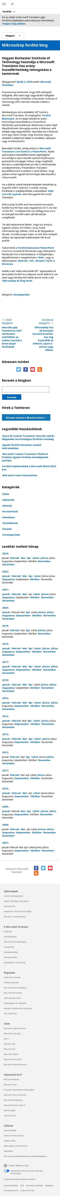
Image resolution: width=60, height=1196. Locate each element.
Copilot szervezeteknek (13, 896)
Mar (23, 557)
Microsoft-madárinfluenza (15, 1028)
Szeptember (23, 615)
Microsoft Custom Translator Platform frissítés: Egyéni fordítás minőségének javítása (25, 457)
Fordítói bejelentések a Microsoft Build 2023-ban (29, 468)
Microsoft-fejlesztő (11, 1079)
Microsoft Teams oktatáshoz (15, 987)
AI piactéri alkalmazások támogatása (19, 1089)
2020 (5, 607)
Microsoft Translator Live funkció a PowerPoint (26, 150)
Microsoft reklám (11, 1054)
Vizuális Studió (10, 1115)
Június (44, 557)
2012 (5, 752)
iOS (31, 260)
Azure (6, 1038)
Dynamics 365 (9, 1044)
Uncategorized (21, 294)
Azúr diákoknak (10, 1013)
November (44, 561)
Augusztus (8, 579)
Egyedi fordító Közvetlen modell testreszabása (21, 446)
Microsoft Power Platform (15, 1105)
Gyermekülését (10, 1130)
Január (6, 576)
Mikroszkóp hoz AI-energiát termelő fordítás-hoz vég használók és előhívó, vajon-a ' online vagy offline (42, 335)
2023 (5, 553)
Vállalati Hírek (9, 1140)
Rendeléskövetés (11, 952)
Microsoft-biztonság (12, 1033)
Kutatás (7, 528)
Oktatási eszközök (11, 982)
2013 (5, 734)
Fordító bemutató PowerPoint (36, 247)
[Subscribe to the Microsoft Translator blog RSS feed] (36, 873)
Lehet (35, 557)
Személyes (8, 517)
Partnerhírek (10, 511)
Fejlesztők (8, 499)
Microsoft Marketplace (13, 1100)
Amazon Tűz (42, 260)
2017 (5, 661)
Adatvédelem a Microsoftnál (15, 1146)
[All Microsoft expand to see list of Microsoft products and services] (4, 4)
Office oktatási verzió (12, 998)
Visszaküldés (9, 947)
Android (23, 260)
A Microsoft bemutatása (14, 1135)
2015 (5, 698)
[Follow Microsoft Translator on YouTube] (32, 369)
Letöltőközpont (10, 936)
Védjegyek (49, 1185)
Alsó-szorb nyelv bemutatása (19, 475)
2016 (5, 680)
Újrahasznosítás (10, 957)
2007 (5, 842)
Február (15, 557)
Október (35, 579)
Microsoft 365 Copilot (13, 1059)
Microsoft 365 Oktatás (13, 993)
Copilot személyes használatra (16, 901)
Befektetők (8, 1151)
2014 (5, 716)
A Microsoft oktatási (12, 977)
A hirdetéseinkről (11, 1190)
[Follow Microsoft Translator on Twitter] (18, 369)
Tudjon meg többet (14, 23)
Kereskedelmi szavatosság (14, 962)
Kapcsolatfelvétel (11, 1185)
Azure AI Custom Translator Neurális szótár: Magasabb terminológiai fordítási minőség (28, 437)
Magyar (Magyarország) (18, 1165)
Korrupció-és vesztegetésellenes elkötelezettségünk (25, 1156)
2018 (5, 643)
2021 (5, 589)
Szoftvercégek (10, 1110)
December (8, 564)
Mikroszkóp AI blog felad (17, 280)
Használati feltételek (34, 1185)
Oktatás (7, 505)
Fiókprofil (8, 931)
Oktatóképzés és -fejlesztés (15, 1003)
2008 (5, 824)
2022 (5, 571)
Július (50, 612)
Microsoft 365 (9, 906)
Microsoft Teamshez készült (15, 1064)
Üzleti (5, 494)
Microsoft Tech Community (15, 1095)
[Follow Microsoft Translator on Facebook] (25, 369)
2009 (5, 806)
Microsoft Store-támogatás (15, 942)
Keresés (11, 397)
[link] (26, 417)
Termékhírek (10, 523)
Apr (29, 557)
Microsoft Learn (10, 1084)
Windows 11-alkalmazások (15, 916)
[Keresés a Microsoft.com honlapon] (12, 4)
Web (41, 257)
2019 (5, 625)
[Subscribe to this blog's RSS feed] (39, 369)
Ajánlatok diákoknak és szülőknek (18, 1008)
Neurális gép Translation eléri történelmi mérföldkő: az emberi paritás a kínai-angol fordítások (12, 333)
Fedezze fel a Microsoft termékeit (17, 911)
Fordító (7, 11)
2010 (5, 788)
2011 (5, 770)
